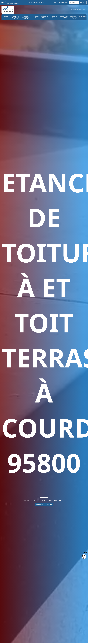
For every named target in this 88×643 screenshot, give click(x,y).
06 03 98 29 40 (83, 10)
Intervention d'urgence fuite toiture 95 (15, 17)
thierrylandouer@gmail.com (37, 2)
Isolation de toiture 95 (54, 17)
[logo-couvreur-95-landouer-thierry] (7, 13)
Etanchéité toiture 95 (83, 17)
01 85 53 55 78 (73, 10)
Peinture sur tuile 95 (35, 17)
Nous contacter (48, 504)
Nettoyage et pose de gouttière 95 (64, 17)
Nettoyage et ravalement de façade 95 (73, 17)
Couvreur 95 (6, 16)
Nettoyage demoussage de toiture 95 (25, 17)
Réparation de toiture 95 (44, 17)
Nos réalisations (39, 504)
